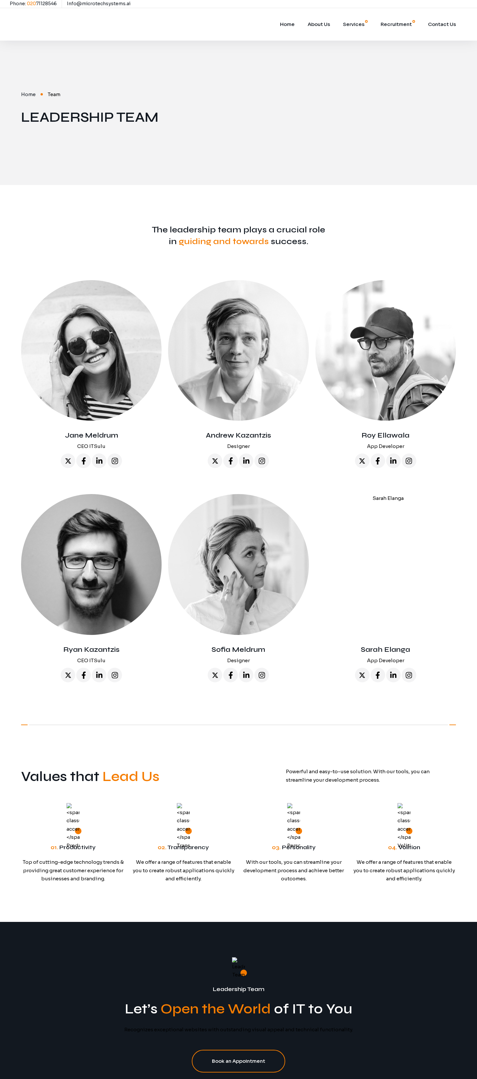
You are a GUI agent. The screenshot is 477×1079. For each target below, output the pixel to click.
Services (353, 24)
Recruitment (396, 24)
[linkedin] (99, 460)
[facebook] (83, 460)
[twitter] (68, 460)
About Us (319, 24)
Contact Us (442, 24)
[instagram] (114, 460)
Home (287, 24)
